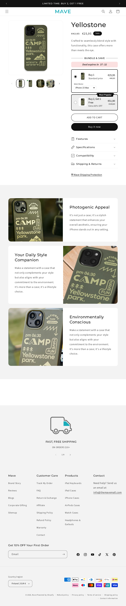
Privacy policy (78, 595)
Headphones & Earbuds (73, 522)
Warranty (41, 527)
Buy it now (94, 127)
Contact (41, 535)
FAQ (39, 490)
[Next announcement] (119, 3)
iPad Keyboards (73, 483)
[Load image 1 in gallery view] (20, 83)
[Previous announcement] (6, 3)
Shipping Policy (45, 512)
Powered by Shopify (45, 595)
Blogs (11, 498)
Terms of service (94, 595)
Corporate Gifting (17, 505)
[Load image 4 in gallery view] (50, 83)
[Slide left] (11, 83)
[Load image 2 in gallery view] (30, 83)
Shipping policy (111, 595)
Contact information (109, 598)
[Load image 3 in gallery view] (40, 83)
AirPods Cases (72, 505)
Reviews (12, 490)
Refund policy (63, 595)
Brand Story (14, 483)
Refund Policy (44, 520)
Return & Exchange (47, 498)
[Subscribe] (63, 554)
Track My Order (44, 483)
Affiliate (41, 505)
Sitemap (12, 512)
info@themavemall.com (107, 492)
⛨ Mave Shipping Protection (86, 175)
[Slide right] (59, 83)
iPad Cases (70, 490)
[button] (6, 11)
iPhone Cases (72, 498)
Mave (34, 595)
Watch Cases (71, 512)
